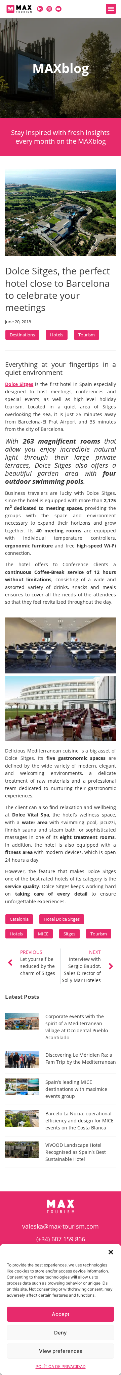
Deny (60, 1332)
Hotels (56, 335)
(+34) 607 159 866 (60, 1239)
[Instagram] (49, 9)
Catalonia (19, 919)
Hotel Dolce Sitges (62, 919)
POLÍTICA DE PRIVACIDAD (61, 1366)
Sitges (69, 934)
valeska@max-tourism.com (60, 1226)
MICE (43, 934)
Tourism (86, 335)
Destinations (22, 335)
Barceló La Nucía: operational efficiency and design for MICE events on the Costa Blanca (79, 1120)
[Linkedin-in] (40, 9)
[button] (111, 1252)
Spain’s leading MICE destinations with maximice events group (76, 1089)
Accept (61, 1314)
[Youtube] (58, 9)
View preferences (60, 1351)
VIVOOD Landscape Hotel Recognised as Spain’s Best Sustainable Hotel (75, 1152)
